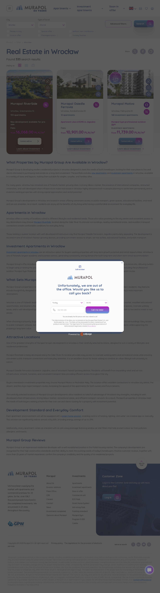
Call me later (97, 310)
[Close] (122, 263)
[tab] (80, 268)
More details (92, 326)
